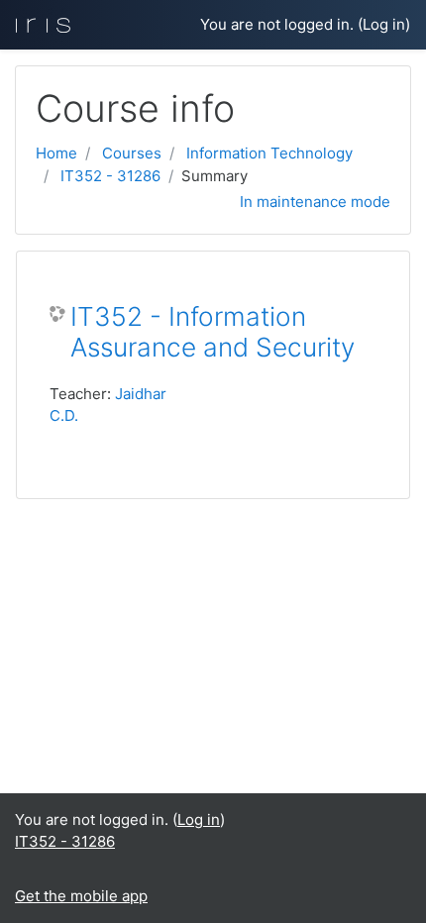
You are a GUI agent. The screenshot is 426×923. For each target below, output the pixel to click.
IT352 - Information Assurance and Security (212, 332)
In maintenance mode (315, 201)
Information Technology (269, 153)
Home (56, 153)
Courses (131, 153)
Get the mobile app (81, 895)
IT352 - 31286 (110, 175)
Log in (384, 24)
